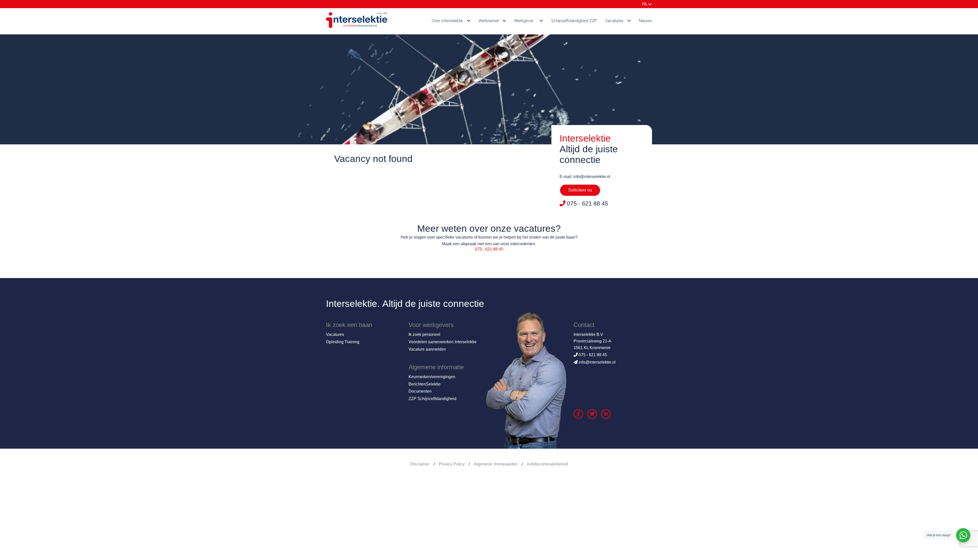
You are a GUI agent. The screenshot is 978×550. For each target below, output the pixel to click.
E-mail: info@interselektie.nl (585, 176)
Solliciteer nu (580, 190)
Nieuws (645, 20)
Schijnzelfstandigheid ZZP (574, 20)
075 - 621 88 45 (489, 249)
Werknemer (489, 20)
